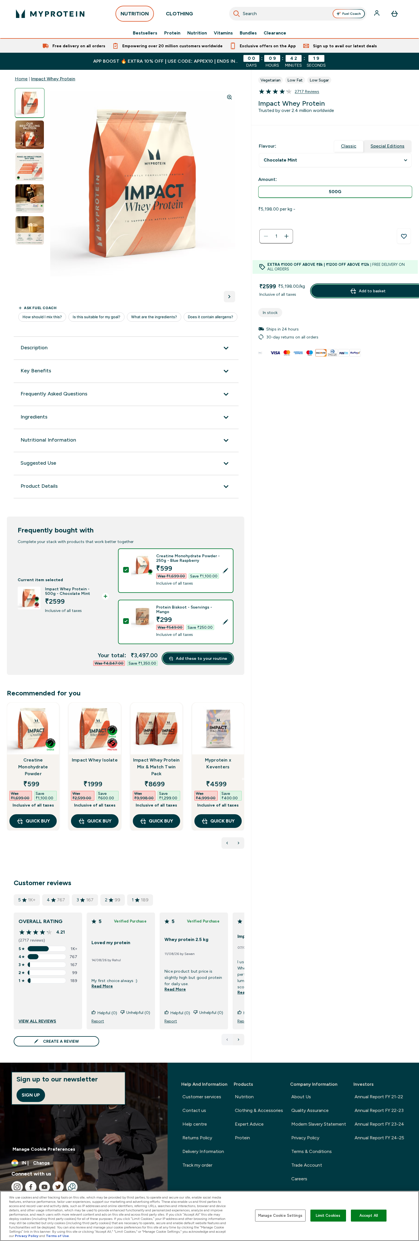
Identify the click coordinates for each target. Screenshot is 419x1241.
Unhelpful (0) (138, 1012)
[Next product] (238, 843)
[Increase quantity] (286, 236)
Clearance (275, 33)
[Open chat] (72, 1187)
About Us (301, 1096)
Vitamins (223, 33)
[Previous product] (227, 843)
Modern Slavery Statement (318, 1124)
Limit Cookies (328, 1215)
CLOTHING (179, 14)
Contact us (194, 1110)
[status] (276, 236)
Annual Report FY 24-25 (379, 1137)
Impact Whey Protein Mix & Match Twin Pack (156, 767)
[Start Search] (237, 14)
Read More (102, 986)
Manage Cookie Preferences (44, 1149)
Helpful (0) (107, 1013)
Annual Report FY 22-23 (379, 1110)
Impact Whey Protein (53, 78)
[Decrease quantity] (266, 236)
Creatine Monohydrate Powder (33, 767)
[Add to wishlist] (404, 236)
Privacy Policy (305, 1137)
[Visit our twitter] (58, 1187)
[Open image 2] (29, 135)
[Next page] (238, 1039)
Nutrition (197, 33)
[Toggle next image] (229, 296)
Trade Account (306, 1165)
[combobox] (298, 14)
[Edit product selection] (225, 570)
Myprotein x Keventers (218, 763)
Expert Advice (249, 1124)
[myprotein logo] (50, 13)
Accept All (368, 1215)
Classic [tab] (348, 146)
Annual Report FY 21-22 (379, 1096)
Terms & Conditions (311, 1151)
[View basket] (394, 13)
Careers (299, 1178)
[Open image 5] (29, 231)
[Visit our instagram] (17, 1187)
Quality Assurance (310, 1110)
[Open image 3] (29, 167)
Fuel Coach (351, 14)
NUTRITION (135, 14)
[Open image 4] (29, 199)
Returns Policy (197, 1137)
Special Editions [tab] (387, 146)
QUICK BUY (38, 821)
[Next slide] (243, 779)
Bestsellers (145, 33)
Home (21, 78)
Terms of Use (57, 1236)
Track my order (197, 1165)
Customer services (201, 1096)
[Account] (377, 14)
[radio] (335, 192)
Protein (172, 33)
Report (97, 1021)
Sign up (31, 1095)
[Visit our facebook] (30, 1187)
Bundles (248, 33)
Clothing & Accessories (259, 1110)
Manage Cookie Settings (280, 1215)
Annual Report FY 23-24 (379, 1124)
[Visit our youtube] (44, 1187)
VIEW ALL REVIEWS (37, 1021)
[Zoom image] (229, 97)
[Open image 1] (29, 103)
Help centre (194, 1124)
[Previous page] (227, 1039)
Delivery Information (203, 1151)
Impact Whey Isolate (95, 760)
